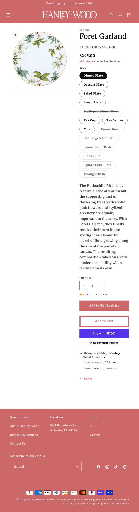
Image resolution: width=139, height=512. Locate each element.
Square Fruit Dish (99, 148)
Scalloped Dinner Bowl (103, 112)
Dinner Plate (93, 75)
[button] (8, 15)
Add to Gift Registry (104, 305)
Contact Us (18, 443)
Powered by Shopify (68, 499)
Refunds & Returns (24, 435)
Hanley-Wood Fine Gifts (40, 499)
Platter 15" (94, 157)
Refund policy (120, 503)
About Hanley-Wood (24, 426)
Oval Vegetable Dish (101, 139)
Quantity (85, 277)
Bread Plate (93, 102)
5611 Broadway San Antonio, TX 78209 (64, 428)
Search (95, 435)
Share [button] (88, 379)
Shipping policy (99, 503)
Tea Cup (90, 120)
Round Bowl (112, 130)
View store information (100, 368)
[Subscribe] (77, 466)
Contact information (116, 499)
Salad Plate (92, 93)
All (92, 426)
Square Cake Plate (100, 165)
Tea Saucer (114, 120)
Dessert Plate (94, 84)
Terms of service (75, 503)
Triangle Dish (96, 175)
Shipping (85, 61)
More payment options (104, 342)
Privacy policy (92, 499)
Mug (87, 129)
